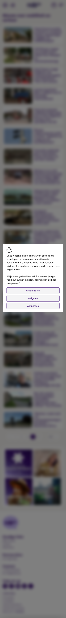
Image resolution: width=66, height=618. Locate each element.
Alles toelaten (33, 290)
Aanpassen (33, 306)
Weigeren (33, 298)
